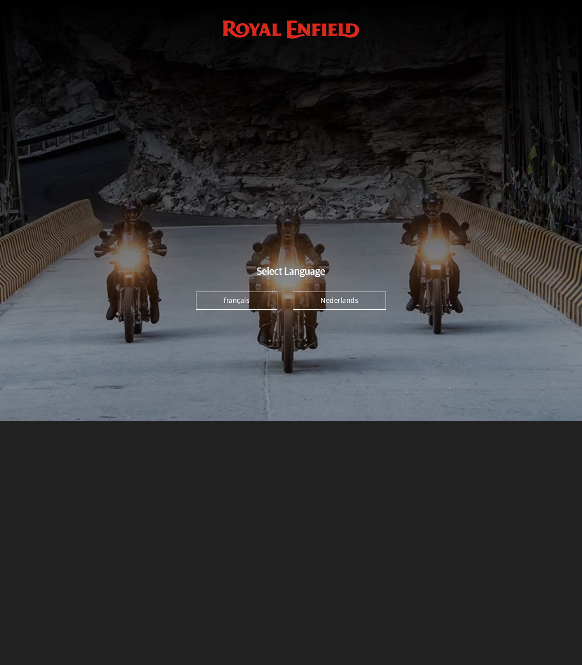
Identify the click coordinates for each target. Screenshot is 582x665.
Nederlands (339, 300)
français (237, 300)
